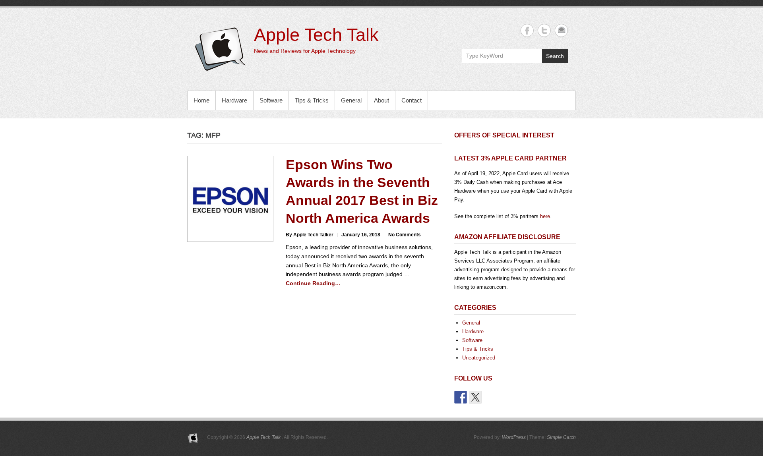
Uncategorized (478, 358)
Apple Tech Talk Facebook (527, 30)
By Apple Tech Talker (309, 235)
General (351, 100)
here (545, 216)
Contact (411, 100)
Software (271, 100)
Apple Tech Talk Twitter (544, 30)
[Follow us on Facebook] (460, 397)
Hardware (234, 100)
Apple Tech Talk (316, 35)
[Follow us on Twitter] (475, 397)
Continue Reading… (313, 283)
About (381, 100)
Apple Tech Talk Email (561, 30)
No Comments (404, 235)
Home (201, 100)
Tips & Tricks (312, 100)
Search (555, 56)
